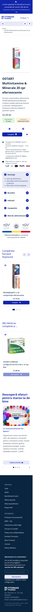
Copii (6, 488)
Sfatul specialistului (11, 504)
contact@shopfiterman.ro (18, 600)
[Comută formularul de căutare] (3, 23)
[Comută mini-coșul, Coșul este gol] (29, 23)
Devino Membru (10, 548)
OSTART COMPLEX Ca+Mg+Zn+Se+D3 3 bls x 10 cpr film (16, 364)
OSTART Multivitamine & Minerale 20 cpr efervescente (17, 31)
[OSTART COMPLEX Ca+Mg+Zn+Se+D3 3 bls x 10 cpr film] (16, 346)
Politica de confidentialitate (14, 533)
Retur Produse (10, 540)
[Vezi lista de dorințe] (25, 23)
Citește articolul (15, 462)
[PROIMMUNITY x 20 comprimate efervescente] (16, 276)
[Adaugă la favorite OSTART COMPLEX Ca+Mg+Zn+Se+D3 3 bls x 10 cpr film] (5, 334)
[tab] (13, 309)
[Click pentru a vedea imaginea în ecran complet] (16, 58)
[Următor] (29, 467)
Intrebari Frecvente (11, 536)
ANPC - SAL (8, 521)
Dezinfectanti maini (11, 496)
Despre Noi (9, 507)
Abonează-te (16, 577)
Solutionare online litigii (13, 525)
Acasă (4, 28)
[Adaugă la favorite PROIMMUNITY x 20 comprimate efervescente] (5, 265)
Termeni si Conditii (11, 529)
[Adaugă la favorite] (27, 134)
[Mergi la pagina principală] (8, 17)
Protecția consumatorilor (14, 517)
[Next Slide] (28, 254)
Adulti (7, 492)
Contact (7, 544)
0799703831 (15, 597)
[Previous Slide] (24, 254)
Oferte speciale (10, 500)
